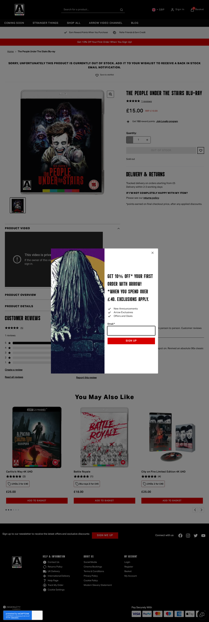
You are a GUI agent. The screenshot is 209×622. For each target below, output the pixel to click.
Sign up (131, 341)
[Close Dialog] (152, 253)
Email (111, 324)
